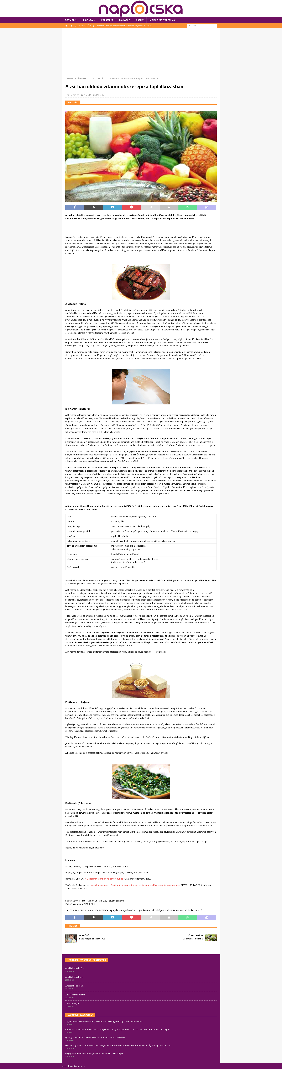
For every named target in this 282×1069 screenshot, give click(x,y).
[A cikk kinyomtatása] (169, 207)
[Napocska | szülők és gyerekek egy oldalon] (141, 8)
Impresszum (79, 1066)
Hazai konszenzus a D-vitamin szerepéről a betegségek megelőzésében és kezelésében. (135, 885)
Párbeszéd (107, 20)
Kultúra (88, 20)
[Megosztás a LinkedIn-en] (112, 207)
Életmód (70, 20)
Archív (139, 20)
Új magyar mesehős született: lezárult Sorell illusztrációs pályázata (95, 1037)
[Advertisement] (141, 54)
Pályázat (124, 20)
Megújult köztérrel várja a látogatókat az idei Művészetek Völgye (94, 1053)
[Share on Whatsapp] (187, 207)
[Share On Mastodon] (206, 207)
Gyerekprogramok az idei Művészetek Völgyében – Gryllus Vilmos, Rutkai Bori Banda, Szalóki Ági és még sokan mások (118, 1045)
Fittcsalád (88, 95)
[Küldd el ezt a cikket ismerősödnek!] (150, 207)
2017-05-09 (74, 95)
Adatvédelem (67, 1066)
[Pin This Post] (131, 207)
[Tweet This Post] (93, 207)
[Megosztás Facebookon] (74, 207)
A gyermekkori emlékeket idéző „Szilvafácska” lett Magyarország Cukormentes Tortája (103, 1021)
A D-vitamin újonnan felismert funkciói (105, 878)
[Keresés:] (202, 25)
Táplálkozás (98, 95)
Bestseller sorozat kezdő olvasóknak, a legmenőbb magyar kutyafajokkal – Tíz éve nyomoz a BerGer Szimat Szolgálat (118, 1029)
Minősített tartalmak (163, 20)
